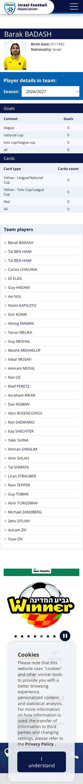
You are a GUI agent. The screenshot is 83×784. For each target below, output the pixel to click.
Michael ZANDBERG (25, 512)
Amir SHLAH (18, 458)
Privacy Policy (40, 744)
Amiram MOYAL (21, 368)
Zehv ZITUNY (19, 521)
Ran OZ (14, 377)
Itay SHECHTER (21, 431)
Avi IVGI (14, 296)
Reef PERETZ (19, 386)
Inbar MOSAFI (19, 359)
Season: (11, 91)
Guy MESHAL (19, 341)
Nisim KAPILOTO (22, 305)
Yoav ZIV (15, 538)
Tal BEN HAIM (19, 251)
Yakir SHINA (18, 440)
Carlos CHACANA (22, 269)
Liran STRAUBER (22, 476)
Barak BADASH (20, 242)
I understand (41, 762)
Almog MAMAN (21, 323)
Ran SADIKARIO (21, 422)
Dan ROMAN (19, 404)
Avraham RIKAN (21, 395)
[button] (74, 6)
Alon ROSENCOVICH (25, 413)
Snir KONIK (17, 314)
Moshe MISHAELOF (24, 350)
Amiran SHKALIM (22, 449)
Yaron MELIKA (20, 332)
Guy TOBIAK (18, 494)
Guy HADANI (19, 287)
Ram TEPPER (19, 485)
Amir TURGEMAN (23, 503)
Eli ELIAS (15, 278)
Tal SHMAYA (18, 467)
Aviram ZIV (17, 529)
